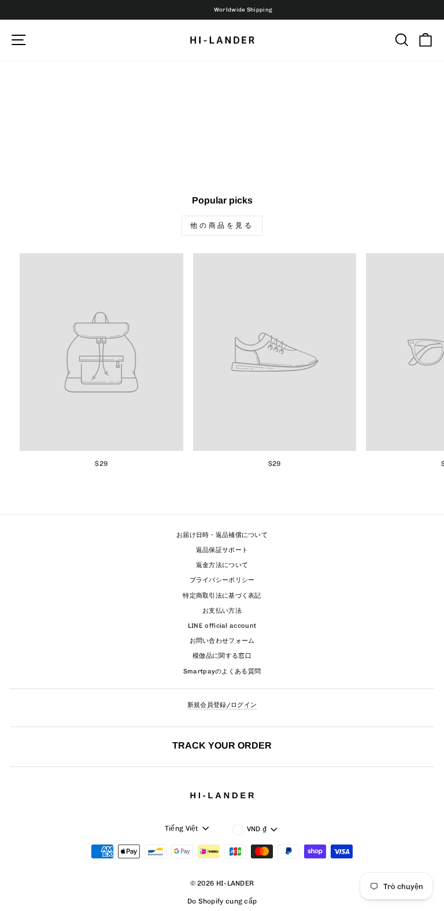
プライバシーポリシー (222, 580)
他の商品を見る (221, 225)
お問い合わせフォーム (222, 641)
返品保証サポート (222, 550)
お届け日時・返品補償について (222, 535)
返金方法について (222, 565)
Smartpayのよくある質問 (222, 671)
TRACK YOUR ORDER (222, 745)
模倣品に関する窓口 (222, 656)
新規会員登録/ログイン (222, 705)
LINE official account (222, 625)
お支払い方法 (222, 610)
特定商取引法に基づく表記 (222, 595)
